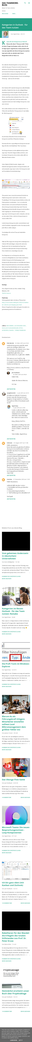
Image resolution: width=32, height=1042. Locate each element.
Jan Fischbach (16, 372)
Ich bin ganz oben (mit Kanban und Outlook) (13, 884)
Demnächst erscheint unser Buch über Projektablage (15, 992)
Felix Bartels (10, 343)
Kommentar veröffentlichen (11, 576)
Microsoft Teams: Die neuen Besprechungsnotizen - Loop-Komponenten (15, 830)
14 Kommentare (7, 903)
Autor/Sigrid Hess (20, 325)
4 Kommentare (6, 797)
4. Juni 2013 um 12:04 (19, 408)
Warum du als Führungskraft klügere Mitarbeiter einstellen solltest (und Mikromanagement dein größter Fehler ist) (14, 723)
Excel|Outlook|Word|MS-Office (12, 328)
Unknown (9, 443)
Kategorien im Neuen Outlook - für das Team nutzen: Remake (13, 611)
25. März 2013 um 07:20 (22, 343)
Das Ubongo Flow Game (13, 779)
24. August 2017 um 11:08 (21, 443)
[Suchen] (25, 3)
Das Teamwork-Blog (10, 4)
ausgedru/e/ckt (11, 393)
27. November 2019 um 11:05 (21, 479)
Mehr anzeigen (6, 578)
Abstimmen (10, 325)
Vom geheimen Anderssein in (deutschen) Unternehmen (15, 556)
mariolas (9, 479)
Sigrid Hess (15, 406)
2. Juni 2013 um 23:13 (23, 393)
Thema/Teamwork (20, 330)
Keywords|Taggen (8, 330)
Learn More (13, 1040)
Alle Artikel (5, 13)
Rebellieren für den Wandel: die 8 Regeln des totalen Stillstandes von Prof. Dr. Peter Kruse (15, 937)
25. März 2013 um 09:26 (20, 374)
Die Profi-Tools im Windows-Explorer (16, 665)
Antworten (11, 389)
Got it (21, 1040)
